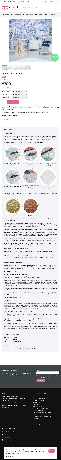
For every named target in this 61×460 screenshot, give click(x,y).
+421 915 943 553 (9, 431)
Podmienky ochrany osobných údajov (43, 416)
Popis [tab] (5, 129)
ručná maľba (21, 347)
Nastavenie (9, 456)
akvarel (15, 347)
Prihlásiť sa (41, 380)
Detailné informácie (7, 120)
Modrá (15, 343)
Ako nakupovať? (37, 402)
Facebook (7, 437)
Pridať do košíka (13, 102)
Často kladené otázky (39, 400)
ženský (21, 341)
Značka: (5, 79)
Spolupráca (36, 418)
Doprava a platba (37, 406)
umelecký (16, 341)
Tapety (15, 337)
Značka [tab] (10, 129)
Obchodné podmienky (39, 398)
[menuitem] (6, 14)
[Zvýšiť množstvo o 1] (6, 101)
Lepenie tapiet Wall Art (39, 410)
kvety (18, 345)
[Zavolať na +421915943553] (46, 2)
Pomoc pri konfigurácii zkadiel (41, 408)
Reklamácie (36, 404)
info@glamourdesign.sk (11, 428)
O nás (34, 396)
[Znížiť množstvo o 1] (6, 103)
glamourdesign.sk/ (9, 440)
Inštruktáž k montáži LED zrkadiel (42, 412)
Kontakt (35, 414)
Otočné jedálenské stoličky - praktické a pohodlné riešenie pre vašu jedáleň (14, 399)
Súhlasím (51, 450)
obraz (15, 345)
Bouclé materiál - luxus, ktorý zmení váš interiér (14, 406)
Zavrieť (14, 125)
